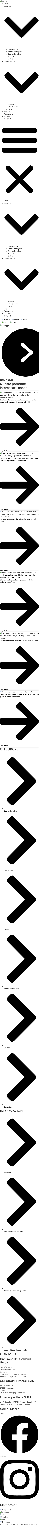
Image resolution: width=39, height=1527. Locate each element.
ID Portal (7, 119)
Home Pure (12, 104)
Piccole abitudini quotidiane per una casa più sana (19, 641)
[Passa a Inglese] (15, 319)
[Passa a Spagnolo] (25, 319)
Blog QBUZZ (8, 112)
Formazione (8, 114)
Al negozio (8, 116)
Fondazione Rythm (15, 52)
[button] (19, 159)
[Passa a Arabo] (5, 322)
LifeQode (11, 109)
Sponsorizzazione (15, 54)
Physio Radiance (14, 107)
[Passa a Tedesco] (6, 319)
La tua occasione (14, 49)
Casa (6, 4)
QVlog (10, 59)
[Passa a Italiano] (13, 322)
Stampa (11, 56)
